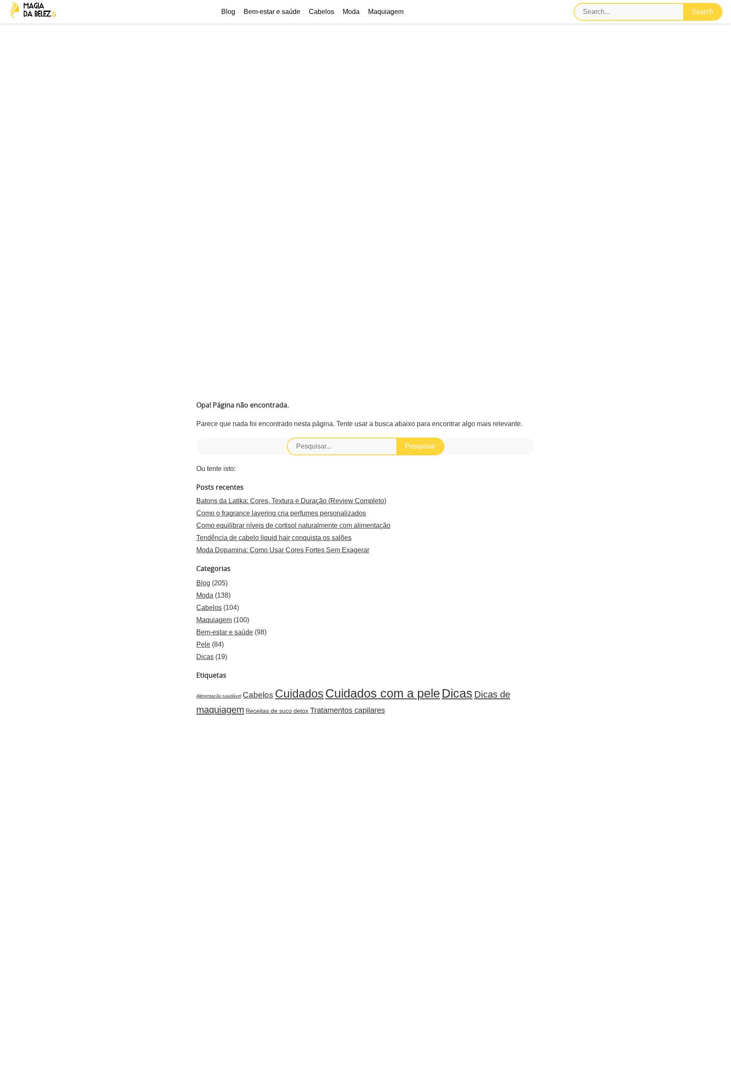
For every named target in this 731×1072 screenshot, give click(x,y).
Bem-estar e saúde (272, 11)
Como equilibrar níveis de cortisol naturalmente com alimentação (293, 525)
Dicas (205, 656)
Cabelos (321, 11)
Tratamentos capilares (347, 710)
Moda (351, 11)
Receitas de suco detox (277, 710)
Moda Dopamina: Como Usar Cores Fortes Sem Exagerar (282, 550)
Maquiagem (386, 11)
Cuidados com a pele (382, 693)
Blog (228, 11)
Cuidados (299, 693)
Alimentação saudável (218, 695)
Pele (203, 644)
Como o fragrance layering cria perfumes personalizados (281, 513)
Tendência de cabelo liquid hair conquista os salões (274, 537)
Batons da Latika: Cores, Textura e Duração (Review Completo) (291, 500)
